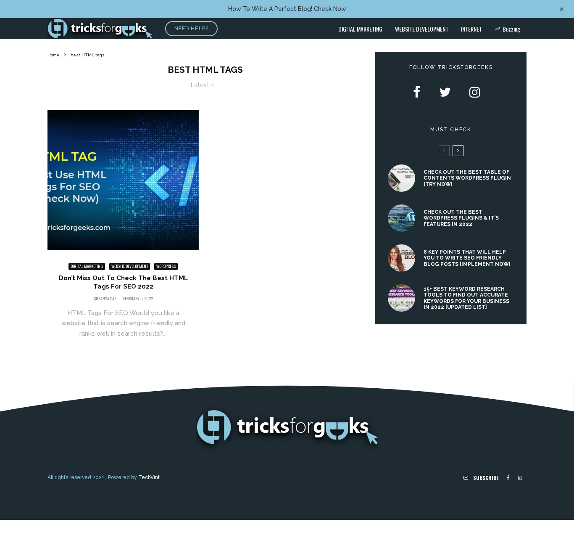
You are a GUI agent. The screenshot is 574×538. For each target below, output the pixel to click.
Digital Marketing (360, 28)
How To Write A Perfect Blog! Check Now (287, 8)
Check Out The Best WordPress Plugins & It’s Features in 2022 (461, 218)
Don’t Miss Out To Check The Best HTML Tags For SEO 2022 (123, 282)
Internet (471, 28)
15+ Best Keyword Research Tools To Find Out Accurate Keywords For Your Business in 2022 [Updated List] (466, 298)
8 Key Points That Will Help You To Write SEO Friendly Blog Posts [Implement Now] (467, 258)
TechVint (149, 477)
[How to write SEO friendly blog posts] (401, 258)
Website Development (421, 28)
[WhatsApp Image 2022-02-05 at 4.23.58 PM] (123, 180)
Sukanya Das (105, 298)
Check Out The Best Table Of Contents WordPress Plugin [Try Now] (467, 178)
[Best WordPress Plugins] (401, 218)
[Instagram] (520, 477)
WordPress (166, 266)
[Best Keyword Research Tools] (401, 298)
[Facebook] (508, 477)
